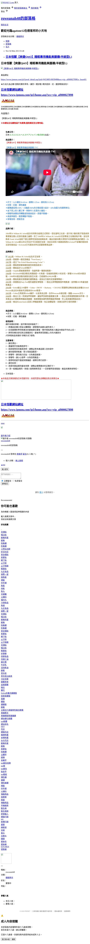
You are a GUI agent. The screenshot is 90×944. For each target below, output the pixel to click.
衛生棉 (4, 808)
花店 (3, 729)
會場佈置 (4, 738)
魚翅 (3, 606)
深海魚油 (4, 668)
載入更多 (5, 469)
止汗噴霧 (4, 566)
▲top (3, 465)
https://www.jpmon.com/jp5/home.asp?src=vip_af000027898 (37, 94)
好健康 (4, 654)
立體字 (4, 755)
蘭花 (3, 690)
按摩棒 (4, 797)
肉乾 (3, 589)
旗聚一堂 (4, 574)
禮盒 (3, 580)
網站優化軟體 (6, 719)
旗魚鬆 (4, 577)
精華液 (4, 827)
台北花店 (4, 741)
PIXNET (27, 911)
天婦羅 (4, 594)
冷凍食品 (4, 603)
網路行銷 (4, 817)
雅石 (3, 688)
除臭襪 (4, 543)
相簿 (7, 41)
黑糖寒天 (4, 713)
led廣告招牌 (6, 763)
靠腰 (3, 699)
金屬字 (4, 760)
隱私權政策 (58, 911)
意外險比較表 (6, 676)
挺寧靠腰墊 (5, 696)
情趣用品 (4, 794)
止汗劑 (4, 563)
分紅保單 (4, 679)
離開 (13, 939)
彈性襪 (4, 777)
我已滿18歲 (6, 939)
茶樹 (3, 830)
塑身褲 (4, 844)
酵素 (3, 671)
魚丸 (3, 591)
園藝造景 (4, 682)
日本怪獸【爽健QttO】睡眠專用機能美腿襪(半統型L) (39, 56)
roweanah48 (5, 441)
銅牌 (3, 757)
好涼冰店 (4, 552)
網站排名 (4, 724)
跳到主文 (4, 25)
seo (2, 819)
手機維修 (4, 806)
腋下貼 (4, 560)
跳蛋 (3, 800)
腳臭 (3, 540)
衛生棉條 (4, 811)
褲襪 (3, 780)
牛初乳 (4, 665)
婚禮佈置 (4, 735)
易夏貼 (4, 557)
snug (2, 423)
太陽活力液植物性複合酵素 (12, 710)
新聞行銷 (4, 822)
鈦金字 (4, 772)
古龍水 (4, 836)
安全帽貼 (4, 555)
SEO (3, 726)
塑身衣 (4, 842)
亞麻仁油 (4, 659)
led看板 (4, 774)
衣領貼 (4, 532)
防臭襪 (4, 546)
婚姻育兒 (20, 36)
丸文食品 (4, 572)
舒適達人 (4, 814)
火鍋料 (4, 597)
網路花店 (4, 732)
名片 (7, 47)
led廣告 (4, 769)
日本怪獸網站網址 (12, 89)
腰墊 (3, 702)
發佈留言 (5, 484)
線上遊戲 (19, 461)
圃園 (3, 839)
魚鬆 (3, 586)
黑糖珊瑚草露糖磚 (8, 716)
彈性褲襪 (4, 783)
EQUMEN (5, 847)
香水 (3, 833)
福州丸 (4, 600)
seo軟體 (4, 721)
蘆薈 (3, 825)
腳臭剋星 (4, 538)
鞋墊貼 (4, 569)
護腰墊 (4, 704)
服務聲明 (67, 911)
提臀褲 (4, 849)
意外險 (4, 673)
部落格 (8, 44)
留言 (24, 454)
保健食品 (4, 656)
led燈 (3, 766)
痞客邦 (19, 454)
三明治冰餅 (5, 549)
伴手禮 (4, 583)
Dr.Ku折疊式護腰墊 (9, 693)
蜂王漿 (4, 662)
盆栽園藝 (4, 685)
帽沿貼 (4, 535)
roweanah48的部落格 (18, 18)
